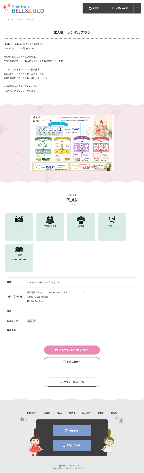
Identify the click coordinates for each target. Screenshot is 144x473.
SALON (101, 412)
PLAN (59, 412)
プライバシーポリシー (76, 465)
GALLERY (86, 412)
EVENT (46, 412)
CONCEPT (31, 412)
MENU (72, 412)
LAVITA (31, 320)
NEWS (114, 412)
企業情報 (62, 465)
